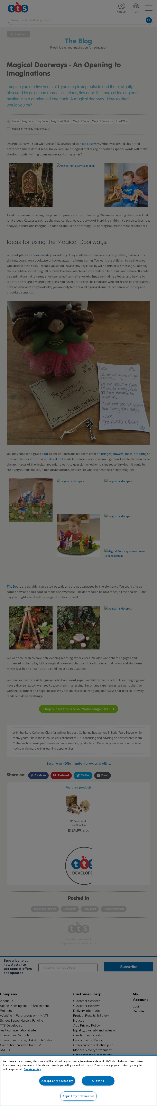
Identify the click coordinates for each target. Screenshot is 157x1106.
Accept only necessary (57, 1081)
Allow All (98, 1081)
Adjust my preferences (78, 1096)
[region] (78, 1080)
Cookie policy (32, 1069)
